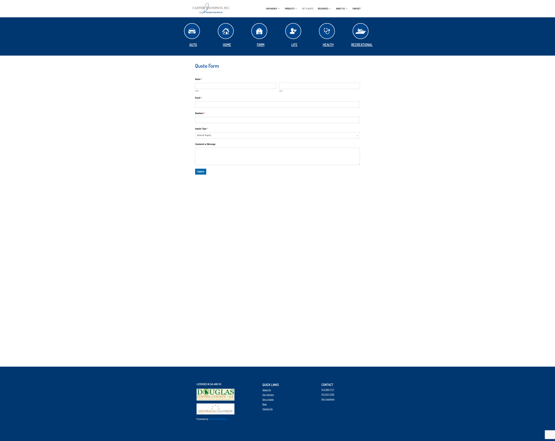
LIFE (294, 44)
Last (280, 91)
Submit (200, 171)
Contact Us (267, 409)
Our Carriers (268, 394)
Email (198, 97)
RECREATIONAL (361, 44)
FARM (260, 44)
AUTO (193, 44)
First (197, 91)
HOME (227, 44)
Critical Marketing (218, 419)
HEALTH (328, 44)
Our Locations (327, 399)
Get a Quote (307, 8)
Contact (357, 8)
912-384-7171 (327, 389)
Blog (264, 404)
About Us (266, 390)
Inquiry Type (201, 128)
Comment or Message (205, 144)
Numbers (200, 113)
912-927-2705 (327, 394)
